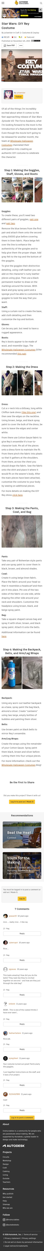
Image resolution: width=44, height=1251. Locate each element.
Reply (22, 933)
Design (6, 1164)
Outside (6, 1178)
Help (5, 1201)
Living (5, 1175)
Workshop (7, 1160)
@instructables (12, 1219)
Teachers (6, 1182)
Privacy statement (12, 1238)
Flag (7, 928)
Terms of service (31, 1234)
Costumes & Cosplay (30, 33)
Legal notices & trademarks (16, 1246)
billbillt (12, 1004)
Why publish (8, 1193)
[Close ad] (40, 10)
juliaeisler (8, 33)
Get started (7, 1197)
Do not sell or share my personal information (24, 1242)
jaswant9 (13, 916)
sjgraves (12, 969)
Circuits (6, 1157)
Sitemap (6, 1204)
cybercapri (13, 943)
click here (17, 495)
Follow (19, 96)
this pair (21, 353)
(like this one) (28, 412)
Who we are (8, 1208)
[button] (3, 3)
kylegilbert (13, 1058)
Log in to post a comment (22, 1117)
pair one (34, 219)
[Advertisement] (22, 13)
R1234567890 (14, 1094)
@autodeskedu (12, 1224)
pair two (10, 223)
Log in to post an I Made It (22, 801)
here (4, 636)
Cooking (6, 1171)
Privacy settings (29, 1238)
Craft (17, 33)
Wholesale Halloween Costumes (18, 349)
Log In (22, 898)
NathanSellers (15, 1033)
